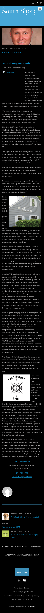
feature (25, 48)
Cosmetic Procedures (12, 52)
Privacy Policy (33, 596)
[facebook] (37, 3)
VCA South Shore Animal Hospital (25, 517)
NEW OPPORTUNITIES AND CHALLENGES (21, 546)
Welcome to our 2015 (11, 527)
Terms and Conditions (22, 599)
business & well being (11, 48)
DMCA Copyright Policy (22, 592)
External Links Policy (14, 596)
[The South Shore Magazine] (19, 14)
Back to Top (22, 572)
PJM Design (31, 606)
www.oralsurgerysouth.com (22, 477)
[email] (40, 3)
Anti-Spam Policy (22, 588)
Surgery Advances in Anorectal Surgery (23, 554)
